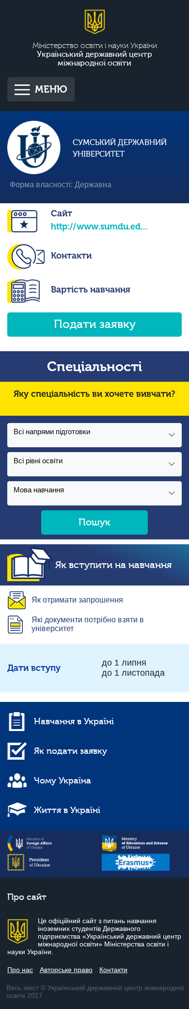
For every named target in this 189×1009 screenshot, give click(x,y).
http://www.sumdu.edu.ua (99, 226)
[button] (94, 435)
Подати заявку (95, 324)
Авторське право (66, 970)
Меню (51, 89)
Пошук (94, 522)
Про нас (20, 970)
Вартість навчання (90, 289)
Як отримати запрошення (77, 600)
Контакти (71, 255)
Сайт (61, 213)
